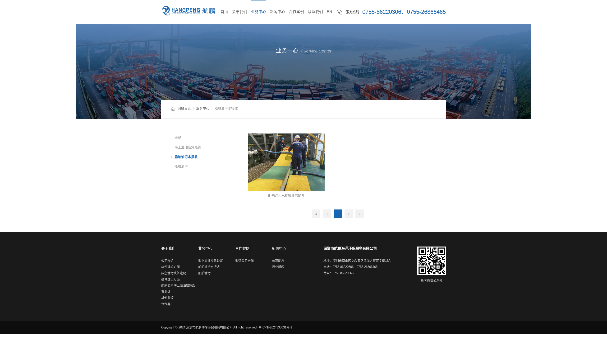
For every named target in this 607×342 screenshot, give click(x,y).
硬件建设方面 (170, 279)
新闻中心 (277, 12)
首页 (224, 12)
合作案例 (296, 12)
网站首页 (184, 108)
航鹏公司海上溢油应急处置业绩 (178, 288)
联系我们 (315, 12)
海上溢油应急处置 (188, 147)
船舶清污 (181, 166)
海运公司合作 (244, 260)
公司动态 (278, 260)
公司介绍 (167, 260)
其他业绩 (167, 297)
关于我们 (239, 12)
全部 (178, 138)
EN (329, 12)
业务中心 (258, 12)
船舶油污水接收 (186, 157)
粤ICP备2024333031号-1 (275, 327)
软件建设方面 (170, 266)
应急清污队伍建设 (173, 273)
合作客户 (167, 303)
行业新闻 (278, 266)
